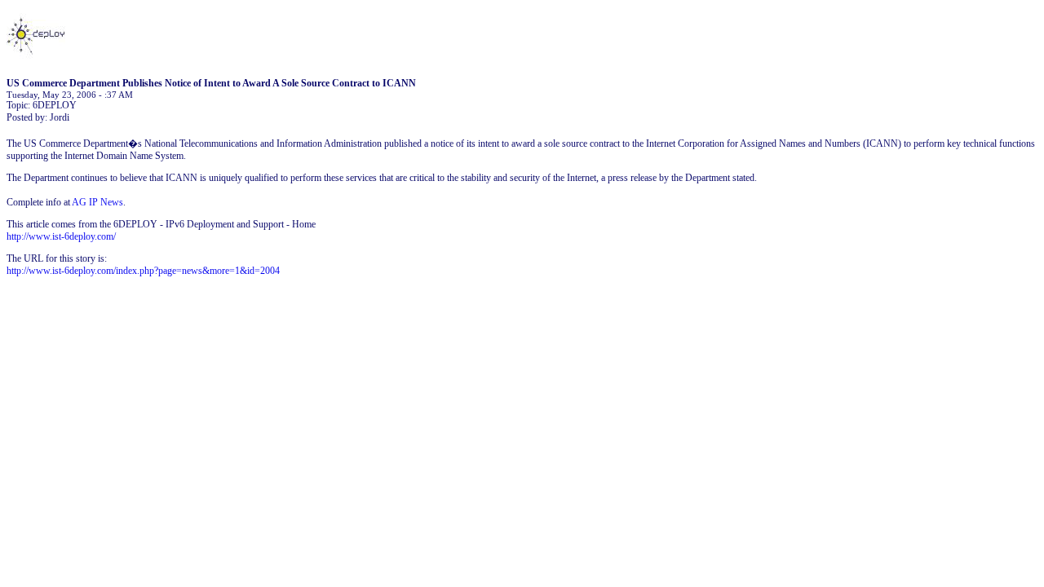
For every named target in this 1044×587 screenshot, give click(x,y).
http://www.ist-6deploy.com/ (61, 236)
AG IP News (97, 202)
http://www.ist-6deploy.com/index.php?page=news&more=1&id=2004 (143, 270)
